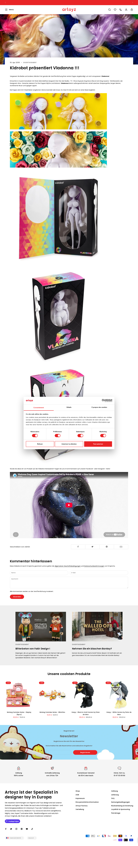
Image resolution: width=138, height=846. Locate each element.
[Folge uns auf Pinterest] (22, 829)
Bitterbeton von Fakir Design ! (32, 648)
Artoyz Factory (81, 806)
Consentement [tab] (38, 407)
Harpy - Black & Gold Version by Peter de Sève (86, 713)
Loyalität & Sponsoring (120, 809)
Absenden (17, 597)
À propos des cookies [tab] (99, 407)
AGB (77, 795)
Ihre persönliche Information (87, 802)
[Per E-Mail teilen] (121, 547)
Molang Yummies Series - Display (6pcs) (19, 713)
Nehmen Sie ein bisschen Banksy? (92, 648)
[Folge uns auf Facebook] (6, 829)
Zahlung (114, 791)
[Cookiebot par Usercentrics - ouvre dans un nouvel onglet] (103, 400)
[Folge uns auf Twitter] (11, 829)
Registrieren (85, 752)
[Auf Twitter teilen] (92, 547)
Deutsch (31, 838)
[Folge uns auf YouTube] (27, 829)
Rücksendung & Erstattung (122, 806)
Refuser (40, 444)
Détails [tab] (69, 407)
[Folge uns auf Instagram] (16, 829)
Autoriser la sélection (69, 444)
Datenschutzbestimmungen (94, 566)
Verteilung (80, 809)
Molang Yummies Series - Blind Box (52, 712)
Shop (78, 791)
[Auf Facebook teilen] (78, 547)
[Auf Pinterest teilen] (107, 547)
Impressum (80, 798)
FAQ (112, 798)
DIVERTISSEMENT (30, 62)
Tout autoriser (98, 444)
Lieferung (115, 795)
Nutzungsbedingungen (120, 802)
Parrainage (115, 813)
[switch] (58, 435)
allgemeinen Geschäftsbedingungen (68, 566)
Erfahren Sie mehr (89, 3)
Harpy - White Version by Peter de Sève (118, 713)
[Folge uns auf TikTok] (32, 829)
